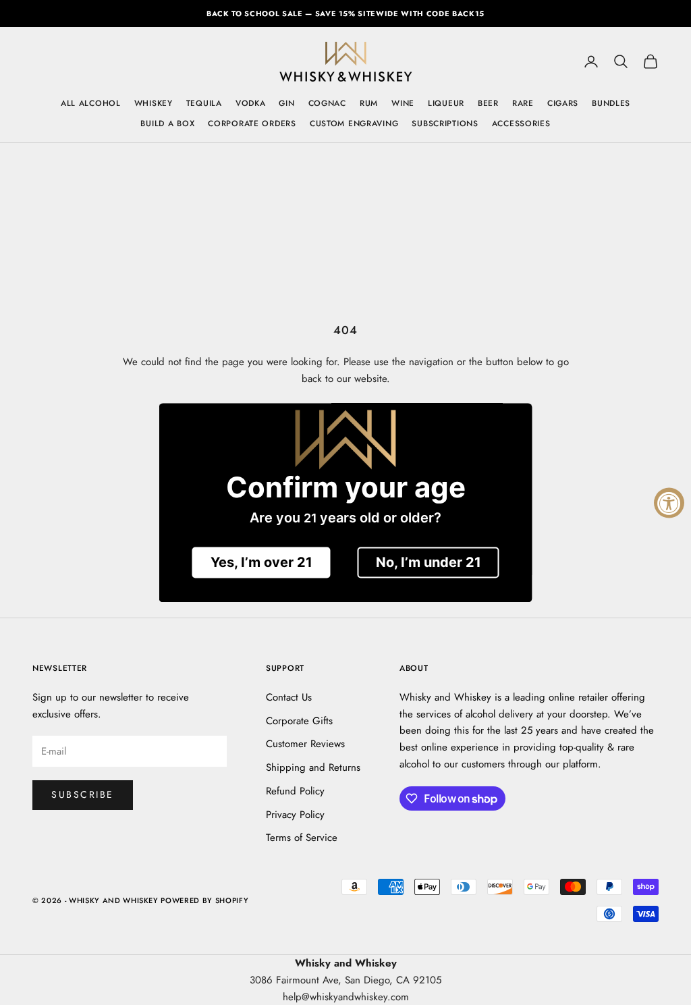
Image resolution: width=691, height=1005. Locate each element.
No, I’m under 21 (428, 562)
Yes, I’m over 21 (261, 562)
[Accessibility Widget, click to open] (669, 502)
